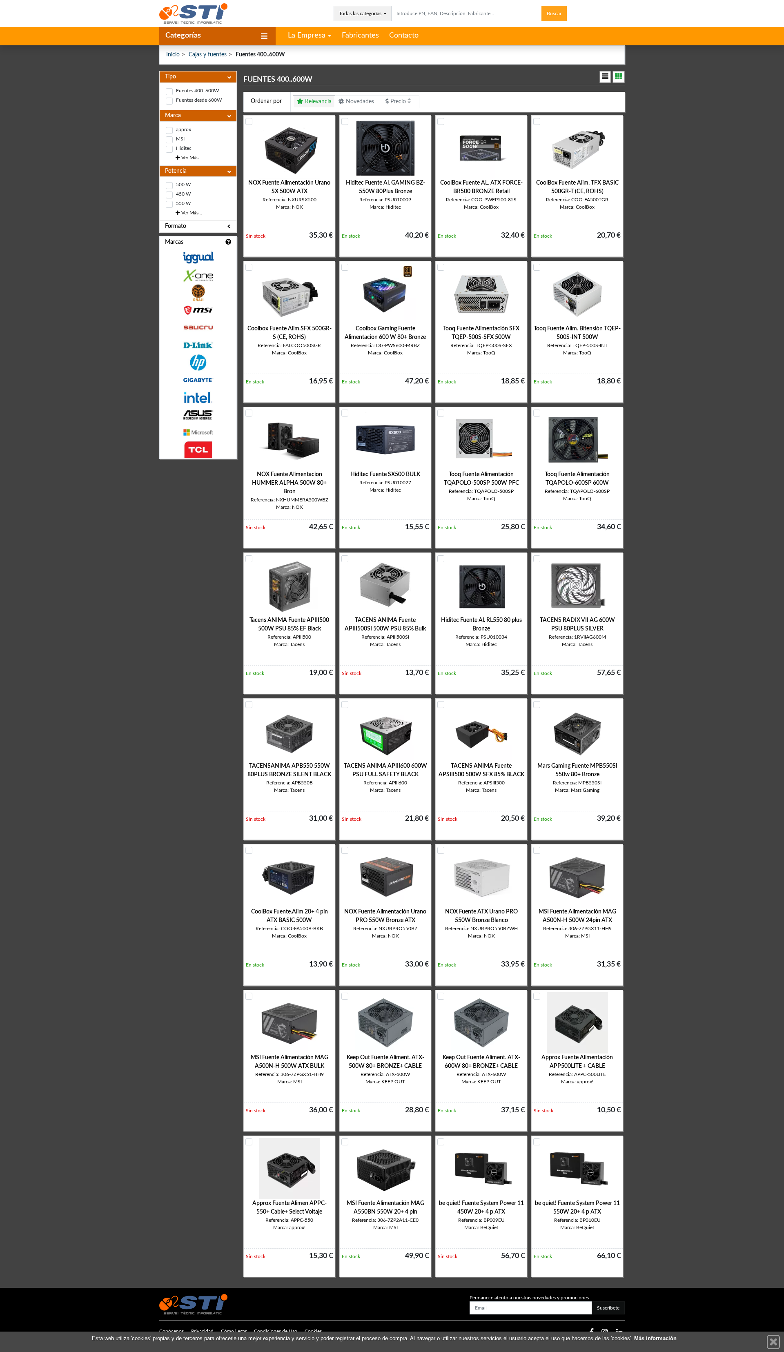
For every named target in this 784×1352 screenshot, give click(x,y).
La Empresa (306, 35)
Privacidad (202, 1331)
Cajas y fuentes (208, 55)
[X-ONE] (198, 275)
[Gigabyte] (198, 380)
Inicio (173, 55)
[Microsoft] (198, 432)
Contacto (404, 35)
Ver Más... (191, 157)
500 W (183, 184)
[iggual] (198, 257)
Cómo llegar (234, 1331)
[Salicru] (198, 327)
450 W (183, 194)
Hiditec (184, 148)
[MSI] (198, 310)
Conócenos (171, 1331)
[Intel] (198, 397)
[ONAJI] (198, 293)
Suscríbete (608, 1307)
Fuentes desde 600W (199, 100)
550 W (183, 203)
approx (183, 129)
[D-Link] (198, 345)
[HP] (198, 363)
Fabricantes (360, 35)
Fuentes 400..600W (197, 90)
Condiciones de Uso (275, 1331)
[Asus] (198, 415)
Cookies (313, 1331)
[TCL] (198, 450)
